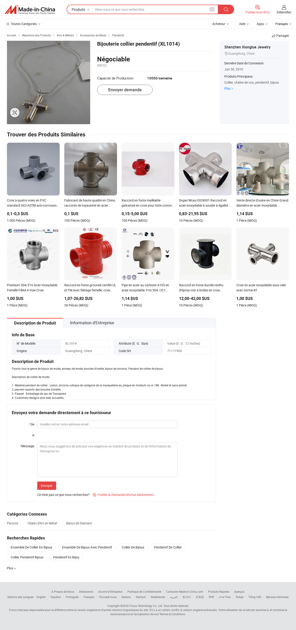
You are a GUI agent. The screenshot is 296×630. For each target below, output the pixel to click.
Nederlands (158, 597)
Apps (260, 24)
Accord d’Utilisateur (110, 591)
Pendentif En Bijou (66, 557)
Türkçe (239, 597)
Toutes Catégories (24, 24)
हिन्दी (211, 597)
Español (56, 597)
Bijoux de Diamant (79, 523)
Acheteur (218, 24)
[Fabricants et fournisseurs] (30, 9)
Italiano (126, 597)
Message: (27, 446)
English (41, 597)
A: (33, 435)
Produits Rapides (218, 591)
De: (31, 424)
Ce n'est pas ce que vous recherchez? (63, 494)
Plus (227, 88)
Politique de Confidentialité (144, 591)
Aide (242, 24)
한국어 (186, 597)
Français (88, 597)
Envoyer (46, 485)
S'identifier (284, 12)
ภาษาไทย (225, 597)
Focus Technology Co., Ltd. (146, 606)
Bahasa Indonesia (277, 597)
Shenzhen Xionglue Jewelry (247, 47)
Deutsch (141, 597)
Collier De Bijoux (133, 547)
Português (72, 597)
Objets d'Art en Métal (42, 523)
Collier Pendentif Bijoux (27, 557)
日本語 (200, 597)
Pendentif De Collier (168, 547)
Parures (12, 523)
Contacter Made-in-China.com (184, 591)
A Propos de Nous (63, 591)
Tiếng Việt (254, 597)
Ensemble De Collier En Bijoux (31, 547)
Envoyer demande (125, 89)
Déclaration (86, 591)
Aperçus (239, 591)
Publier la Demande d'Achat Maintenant (123, 494)
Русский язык (108, 597)
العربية (174, 597)
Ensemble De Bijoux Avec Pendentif (87, 547)
